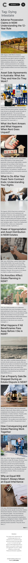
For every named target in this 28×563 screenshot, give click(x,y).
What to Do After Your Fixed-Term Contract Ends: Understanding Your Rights (13, 180)
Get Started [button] (13, 4)
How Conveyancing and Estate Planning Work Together (14, 429)
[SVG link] (4, 4)
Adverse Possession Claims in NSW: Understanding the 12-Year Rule (13, 24)
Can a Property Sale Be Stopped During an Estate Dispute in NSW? (14, 379)
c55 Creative (16, 560)
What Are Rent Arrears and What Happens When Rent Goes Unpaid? (13, 128)
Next (25, 527)
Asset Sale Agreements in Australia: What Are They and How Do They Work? (14, 77)
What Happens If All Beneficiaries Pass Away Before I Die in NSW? (12, 329)
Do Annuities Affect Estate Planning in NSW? (11, 278)
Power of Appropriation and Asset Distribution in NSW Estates (13, 232)
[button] (23, 5)
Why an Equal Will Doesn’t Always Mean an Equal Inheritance (13, 479)
